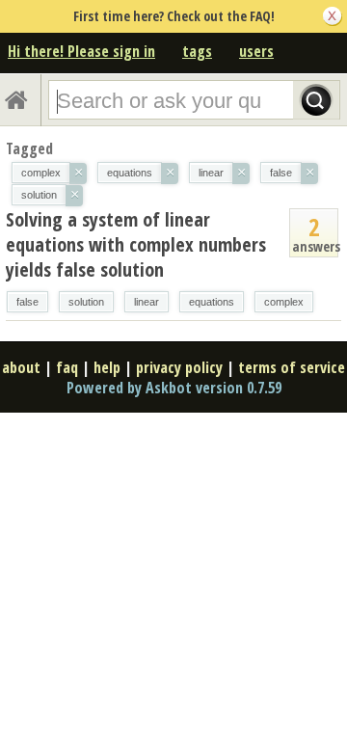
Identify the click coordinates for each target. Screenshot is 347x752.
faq (67, 367)
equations (211, 302)
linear (146, 302)
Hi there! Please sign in (81, 51)
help (106, 367)
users (256, 51)
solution (86, 302)
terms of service (291, 367)
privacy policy (179, 367)
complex (284, 302)
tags (197, 51)
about (21, 367)
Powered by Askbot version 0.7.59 (174, 387)
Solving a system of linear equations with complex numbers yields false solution (136, 244)
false (27, 302)
